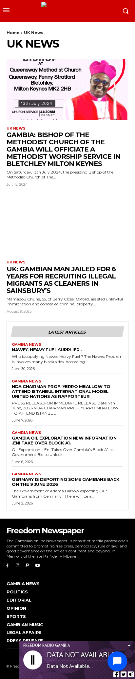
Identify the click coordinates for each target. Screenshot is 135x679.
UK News (16, 128)
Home (13, 32)
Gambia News (26, 344)
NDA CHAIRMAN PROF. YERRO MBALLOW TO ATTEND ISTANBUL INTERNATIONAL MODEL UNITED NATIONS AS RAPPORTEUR (61, 391)
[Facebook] (7, 565)
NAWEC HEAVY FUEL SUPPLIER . (47, 349)
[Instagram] (17, 565)
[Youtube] (37, 565)
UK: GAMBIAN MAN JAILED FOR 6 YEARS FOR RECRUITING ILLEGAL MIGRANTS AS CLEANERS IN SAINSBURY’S (61, 280)
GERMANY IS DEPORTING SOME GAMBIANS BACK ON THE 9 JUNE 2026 (66, 482)
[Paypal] (27, 565)
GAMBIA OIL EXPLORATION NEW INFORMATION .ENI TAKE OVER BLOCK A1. (64, 440)
